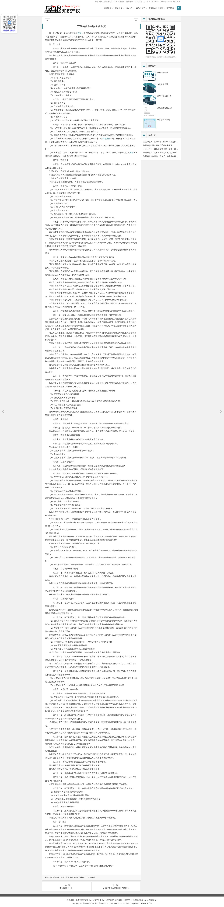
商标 (80, 33)
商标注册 (106, 138)
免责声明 (176, 2)
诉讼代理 (91, 877)
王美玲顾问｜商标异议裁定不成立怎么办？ (160, 153)
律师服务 (107, 8)
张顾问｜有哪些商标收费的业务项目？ (158, 145)
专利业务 (129, 8)
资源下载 (129, 2)
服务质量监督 (146, 903)
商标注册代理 (162, 72)
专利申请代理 (162, 84)
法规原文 (82, 877)
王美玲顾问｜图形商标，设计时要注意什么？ (161, 142)
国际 (132, 152)
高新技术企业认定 (156, 8)
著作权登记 (140, 8)
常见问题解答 (119, 2)
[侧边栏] (136, 20)
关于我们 (170, 8)
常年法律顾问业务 (164, 96)
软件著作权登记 (163, 120)
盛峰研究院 (108, 2)
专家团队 (98, 2)
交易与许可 (55, 877)
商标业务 (118, 8)
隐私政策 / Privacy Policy (162, 2)
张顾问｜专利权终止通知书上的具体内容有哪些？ (163, 156)
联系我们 (138, 2)
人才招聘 (146, 2)
